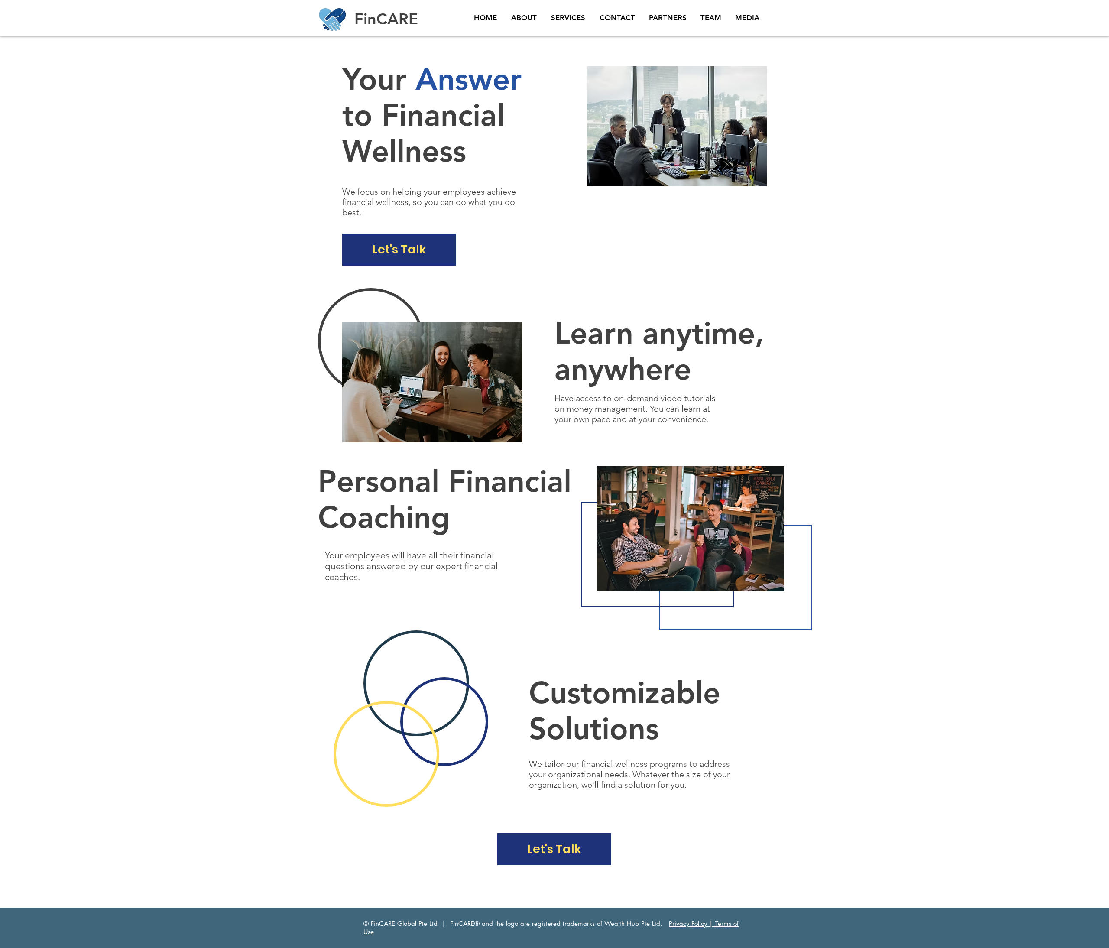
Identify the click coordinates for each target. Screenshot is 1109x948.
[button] (399, 250)
